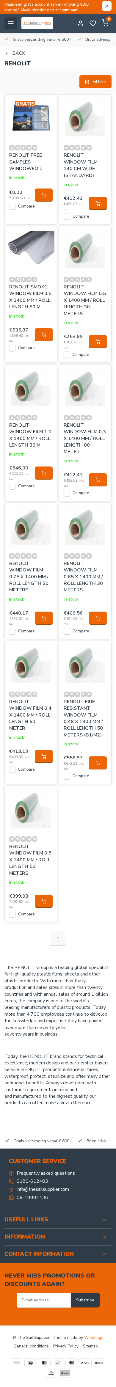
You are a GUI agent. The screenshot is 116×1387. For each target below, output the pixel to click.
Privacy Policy (66, 1346)
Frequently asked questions (46, 1173)
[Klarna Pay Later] (65, 1373)
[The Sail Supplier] (38, 23)
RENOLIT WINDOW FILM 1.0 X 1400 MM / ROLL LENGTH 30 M (30, 435)
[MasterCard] (44, 1362)
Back (18, 53)
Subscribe (85, 1300)
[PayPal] (85, 1362)
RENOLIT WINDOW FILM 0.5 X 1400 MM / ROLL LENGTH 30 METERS (85, 300)
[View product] (44, 195)
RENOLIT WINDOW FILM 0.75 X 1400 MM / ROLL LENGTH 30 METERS (28, 576)
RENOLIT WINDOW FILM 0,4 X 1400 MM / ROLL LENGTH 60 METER (30, 715)
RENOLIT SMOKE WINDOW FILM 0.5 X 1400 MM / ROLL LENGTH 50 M (30, 297)
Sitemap (90, 1346)
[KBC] (51, 1373)
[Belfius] (99, 1362)
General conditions (31, 1346)
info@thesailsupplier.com (43, 1189)
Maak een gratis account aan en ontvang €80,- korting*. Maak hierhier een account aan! (47, 7)
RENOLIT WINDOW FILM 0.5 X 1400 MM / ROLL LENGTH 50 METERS (30, 860)
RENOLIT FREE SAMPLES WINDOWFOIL (25, 162)
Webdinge (94, 1337)
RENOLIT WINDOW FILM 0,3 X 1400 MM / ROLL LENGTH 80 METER (85, 438)
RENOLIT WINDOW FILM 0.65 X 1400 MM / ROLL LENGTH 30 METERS (83, 576)
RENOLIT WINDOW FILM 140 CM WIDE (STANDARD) (81, 165)
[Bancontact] (58, 1362)
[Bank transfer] (17, 1362)
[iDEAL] (30, 1362)
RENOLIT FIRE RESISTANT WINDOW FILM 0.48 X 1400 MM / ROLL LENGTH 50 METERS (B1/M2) (83, 718)
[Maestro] (71, 1362)
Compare (26, 206)
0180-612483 (32, 1181)
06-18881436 (32, 1197)
